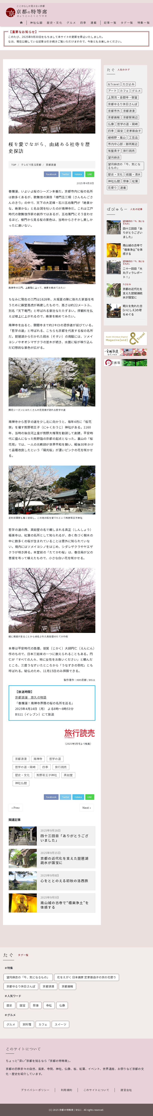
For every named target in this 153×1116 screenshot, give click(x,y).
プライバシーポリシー (35, 1090)
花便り (112, 188)
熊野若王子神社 (47, 775)
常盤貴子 (114, 151)
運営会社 (126, 1090)
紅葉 (135, 181)
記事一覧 (110, 22)
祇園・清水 (133, 174)
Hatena (78, 174)
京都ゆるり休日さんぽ (123, 104)
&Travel (113, 84)
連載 (94, 22)
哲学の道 (55, 759)
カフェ (124, 91)
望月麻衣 (114, 157)
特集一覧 (144, 22)
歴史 (9, 1005)
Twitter (65, 174)
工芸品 (133, 137)
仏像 (111, 124)
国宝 (120, 131)
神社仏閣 (36, 22)
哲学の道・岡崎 (25, 767)
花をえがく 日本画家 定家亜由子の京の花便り (86, 977)
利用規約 (66, 1090)
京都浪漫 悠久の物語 (30, 697)
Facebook (51, 174)
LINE (90, 174)
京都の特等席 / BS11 (70, 1109)
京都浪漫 (21, 759)
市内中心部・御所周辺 (123, 144)
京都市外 (114, 111)
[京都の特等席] (26, 12)
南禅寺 (38, 759)
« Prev (16, 808)
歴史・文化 (55, 22)
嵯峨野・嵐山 (117, 137)
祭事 (126, 181)
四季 (83, 22)
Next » (86, 808)
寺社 (49, 1005)
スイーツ (60, 1024)
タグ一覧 (127, 22)
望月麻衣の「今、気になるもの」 (124, 166)
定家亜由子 (133, 131)
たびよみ (129, 84)
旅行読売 (61, 767)
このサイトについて (97, 1090)
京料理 (27, 1024)
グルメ (71, 22)
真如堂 (68, 775)
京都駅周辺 (130, 117)
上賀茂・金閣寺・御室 (123, 97)
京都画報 (114, 117)
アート (112, 91)
